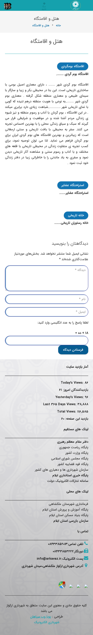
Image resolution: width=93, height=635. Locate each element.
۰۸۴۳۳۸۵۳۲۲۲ (63, 551)
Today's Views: (73, 382)
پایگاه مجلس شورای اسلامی (69, 458)
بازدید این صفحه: (76, 418)
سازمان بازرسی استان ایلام (70, 520)
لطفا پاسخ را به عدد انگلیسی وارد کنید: (62, 322)
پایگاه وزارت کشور (76, 453)
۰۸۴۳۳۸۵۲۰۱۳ (57, 544)
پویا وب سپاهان (40, 616)
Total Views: (67, 411)
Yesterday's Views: (70, 397)
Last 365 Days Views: (60, 404)
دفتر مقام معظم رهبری (72, 441)
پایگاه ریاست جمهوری (73, 447)
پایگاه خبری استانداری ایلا (71, 475)
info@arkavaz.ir (49, 558)
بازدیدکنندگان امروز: (75, 389)
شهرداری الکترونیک (46, 622)
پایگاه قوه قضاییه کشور (73, 464)
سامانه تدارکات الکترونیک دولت (67, 481)
